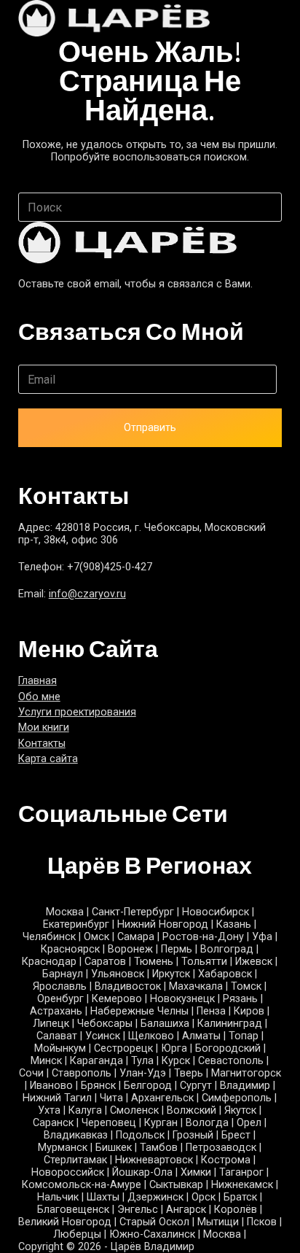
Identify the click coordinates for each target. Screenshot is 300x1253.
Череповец (109, 1123)
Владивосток (128, 986)
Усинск (102, 1036)
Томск (246, 986)
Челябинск (49, 937)
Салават (56, 1036)
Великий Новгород (64, 1222)
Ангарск (186, 1209)
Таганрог (241, 1172)
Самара (135, 937)
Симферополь (237, 1098)
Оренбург (60, 999)
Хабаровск (225, 974)
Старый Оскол (154, 1222)
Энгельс (137, 1209)
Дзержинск (155, 1197)
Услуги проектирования (77, 712)
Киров (249, 1011)
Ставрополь (81, 1073)
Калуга (85, 1110)
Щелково (151, 1036)
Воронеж (130, 949)
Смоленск (134, 1110)
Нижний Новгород (162, 924)
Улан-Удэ (142, 1073)
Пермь (176, 949)
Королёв (235, 1209)
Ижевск (253, 961)
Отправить (150, 428)
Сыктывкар (176, 1185)
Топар (243, 1036)
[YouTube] (45, 844)
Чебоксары (105, 1023)
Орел (249, 1123)
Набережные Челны (139, 1011)
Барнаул (62, 974)
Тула (142, 1061)
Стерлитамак (75, 1160)
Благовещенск (73, 1209)
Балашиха (165, 1023)
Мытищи (218, 1222)
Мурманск (62, 1147)
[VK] (23, 844)
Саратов (105, 961)
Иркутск (171, 974)
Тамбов (159, 1147)
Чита (111, 1098)
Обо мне (39, 697)
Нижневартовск (154, 1160)
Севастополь (231, 1061)
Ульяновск (117, 974)
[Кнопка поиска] (267, 207)
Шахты (103, 1197)
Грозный (193, 1135)
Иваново (51, 1085)
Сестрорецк (123, 1048)
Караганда (96, 1061)
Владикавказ (76, 1135)
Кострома (225, 1160)
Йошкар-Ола (142, 1172)
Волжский (191, 1110)
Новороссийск (67, 1172)
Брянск (98, 1085)
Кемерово (117, 999)
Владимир (245, 1085)
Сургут (196, 1085)
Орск (204, 1197)
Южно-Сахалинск (152, 1234)
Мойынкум (60, 1048)
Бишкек (113, 1147)
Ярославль (60, 986)
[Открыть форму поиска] (250, 18)
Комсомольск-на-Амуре (81, 1185)
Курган (161, 1123)
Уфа (262, 937)
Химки (196, 1172)
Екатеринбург (76, 924)
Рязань (240, 999)
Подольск (140, 1135)
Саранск (53, 1123)
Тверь (188, 1073)
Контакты (42, 743)
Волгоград (226, 949)
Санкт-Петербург (133, 912)
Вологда (207, 1123)
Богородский (228, 1048)
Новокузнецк (182, 999)
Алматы (201, 1036)
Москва (65, 912)
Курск (176, 1061)
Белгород (148, 1085)
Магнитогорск (246, 1073)
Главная (37, 681)
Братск (240, 1197)
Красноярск (70, 949)
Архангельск (162, 1098)
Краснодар (49, 961)
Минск (46, 1061)
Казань (233, 924)
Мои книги (43, 727)
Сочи (31, 1073)
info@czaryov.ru (87, 594)
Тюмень (153, 961)
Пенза (211, 1011)
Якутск (240, 1110)
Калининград (229, 1023)
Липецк (51, 1023)
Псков (262, 1222)
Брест (235, 1135)
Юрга (174, 1048)
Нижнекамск (242, 1185)
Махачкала (196, 986)
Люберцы (77, 1234)
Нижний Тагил (57, 1098)
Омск (96, 937)
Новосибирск (215, 912)
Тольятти (204, 961)
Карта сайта (48, 759)
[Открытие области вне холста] (276, 18)
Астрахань (56, 1011)
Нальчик (58, 1197)
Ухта (49, 1110)
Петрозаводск (221, 1147)
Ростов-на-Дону (203, 937)
